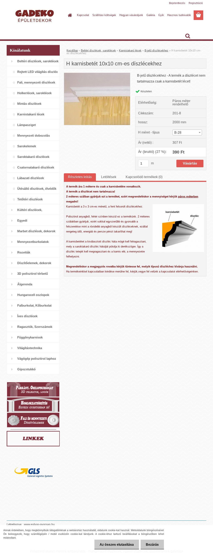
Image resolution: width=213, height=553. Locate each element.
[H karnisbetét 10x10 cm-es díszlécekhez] (97, 74)
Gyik (161, 15)
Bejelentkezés (177, 3)
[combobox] (187, 132)
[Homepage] (69, 15)
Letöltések (108, 177)
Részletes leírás (80, 177)
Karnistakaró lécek (130, 50)
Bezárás (152, 544)
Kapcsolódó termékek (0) (144, 177)
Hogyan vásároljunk (131, 15)
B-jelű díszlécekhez (156, 50)
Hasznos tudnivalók (179, 15)
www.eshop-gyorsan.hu (39, 524)
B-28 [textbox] (177, 132)
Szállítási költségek (104, 15)
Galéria (150, 15)
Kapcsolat (83, 15)
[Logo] (35, 15)
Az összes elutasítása (117, 544)
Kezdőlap (72, 50)
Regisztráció (196, 3)
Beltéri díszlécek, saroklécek (98, 50)
